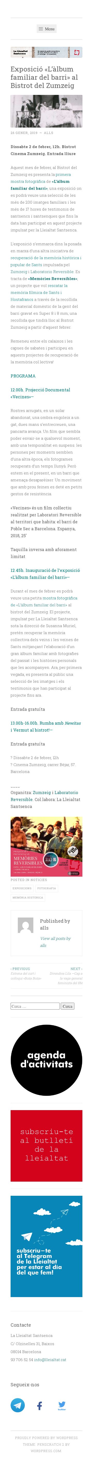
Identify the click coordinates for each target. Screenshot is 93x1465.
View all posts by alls (55, 942)
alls (48, 133)
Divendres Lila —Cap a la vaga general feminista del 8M (66, 976)
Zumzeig (19, 271)
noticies (38, 880)
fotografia (46, 888)
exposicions (22, 888)
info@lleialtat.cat (50, 1359)
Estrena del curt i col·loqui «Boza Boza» (26, 973)
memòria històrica (28, 897)
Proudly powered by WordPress (46, 1438)
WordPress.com (46, 1451)
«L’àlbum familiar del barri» (41, 604)
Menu (49, 28)
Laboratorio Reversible (52, 271)
